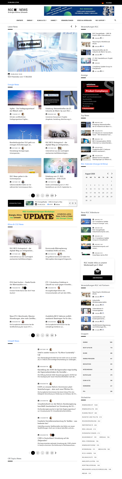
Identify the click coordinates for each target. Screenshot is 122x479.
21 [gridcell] (107, 193)
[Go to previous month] (108, 173)
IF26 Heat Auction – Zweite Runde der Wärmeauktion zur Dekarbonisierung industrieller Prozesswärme (22, 283)
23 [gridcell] (86, 197)
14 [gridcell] (107, 189)
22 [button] (47, 453)
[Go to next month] (112, 173)
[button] (55, 195)
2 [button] (37, 195)
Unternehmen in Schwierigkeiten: (97, 309)
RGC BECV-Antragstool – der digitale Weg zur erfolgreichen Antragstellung (57, 143)
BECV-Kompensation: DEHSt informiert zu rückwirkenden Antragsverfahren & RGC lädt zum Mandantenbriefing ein (102, 142)
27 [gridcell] (103, 197)
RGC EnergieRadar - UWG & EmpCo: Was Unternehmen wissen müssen (101, 34)
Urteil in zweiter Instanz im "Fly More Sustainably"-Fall (56, 353)
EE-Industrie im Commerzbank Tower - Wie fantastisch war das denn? (102, 133)
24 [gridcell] (91, 197)
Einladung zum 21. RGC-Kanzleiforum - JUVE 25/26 (56, 177)
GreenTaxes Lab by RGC (100, 255)
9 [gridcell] (86, 189)
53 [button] (47, 335)
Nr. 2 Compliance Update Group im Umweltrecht (100, 239)
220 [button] (52, 195)
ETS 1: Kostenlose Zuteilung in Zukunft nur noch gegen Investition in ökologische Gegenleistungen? (59, 283)
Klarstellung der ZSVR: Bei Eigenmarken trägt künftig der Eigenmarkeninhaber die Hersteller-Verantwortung (57, 371)
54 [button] (52, 335)
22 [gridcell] (111, 193)
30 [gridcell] (86, 200)
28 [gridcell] (107, 197)
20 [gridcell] (103, 193)
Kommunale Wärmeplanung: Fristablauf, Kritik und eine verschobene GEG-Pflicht (56, 249)
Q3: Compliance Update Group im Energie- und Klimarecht (100, 222)
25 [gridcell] (95, 197)
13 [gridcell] (103, 189)
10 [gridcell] (91, 189)
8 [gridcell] (111, 185)
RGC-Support (100, 20)
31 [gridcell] (91, 200)
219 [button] (47, 195)
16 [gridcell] (86, 193)
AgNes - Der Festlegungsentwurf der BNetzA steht (22, 109)
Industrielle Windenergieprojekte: (99, 301)
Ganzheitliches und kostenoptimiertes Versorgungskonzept (99, 317)
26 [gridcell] (99, 197)
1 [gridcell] (111, 181)
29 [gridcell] (111, 197)
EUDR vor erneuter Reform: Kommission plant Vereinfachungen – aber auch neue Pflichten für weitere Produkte (55, 388)
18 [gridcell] (95, 193)
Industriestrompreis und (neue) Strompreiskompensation (100, 247)
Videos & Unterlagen (84, 20)
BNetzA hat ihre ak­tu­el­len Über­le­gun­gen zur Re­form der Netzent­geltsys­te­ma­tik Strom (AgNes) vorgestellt (102, 158)
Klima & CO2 (41, 20)
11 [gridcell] (95, 189)
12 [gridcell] (99, 189)
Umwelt (53, 20)
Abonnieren (97, 278)
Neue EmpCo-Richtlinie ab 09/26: (101, 42)
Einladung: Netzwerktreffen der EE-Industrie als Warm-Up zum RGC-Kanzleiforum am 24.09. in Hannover (59, 109)
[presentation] (72, 26)
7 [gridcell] (107, 185)
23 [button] (52, 453)
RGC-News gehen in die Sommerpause (18, 177)
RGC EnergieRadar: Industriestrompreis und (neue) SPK (100, 230)
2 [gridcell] (86, 185)
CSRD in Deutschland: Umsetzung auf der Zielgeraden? (53, 439)
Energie (29, 20)
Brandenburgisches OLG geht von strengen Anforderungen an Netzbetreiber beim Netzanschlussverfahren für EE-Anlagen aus (22, 143)
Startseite (19, 20)
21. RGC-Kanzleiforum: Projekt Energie (102, 59)
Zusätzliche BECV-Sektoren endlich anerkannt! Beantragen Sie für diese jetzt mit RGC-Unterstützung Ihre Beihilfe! (59, 317)
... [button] (42, 195)
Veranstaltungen (67, 20)
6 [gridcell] (103, 185)
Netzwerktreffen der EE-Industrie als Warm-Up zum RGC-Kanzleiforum (101, 51)
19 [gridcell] (99, 193)
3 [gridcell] (90, 185)
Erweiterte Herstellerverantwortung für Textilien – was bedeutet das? (57, 422)
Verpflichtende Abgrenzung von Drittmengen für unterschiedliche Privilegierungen (101, 326)
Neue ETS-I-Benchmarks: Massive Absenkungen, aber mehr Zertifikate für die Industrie (23, 317)
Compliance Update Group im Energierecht (102, 67)
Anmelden (109, 3)
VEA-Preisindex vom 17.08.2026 (20, 77)
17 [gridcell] (91, 193)
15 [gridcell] (111, 189)
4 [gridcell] (94, 185)
